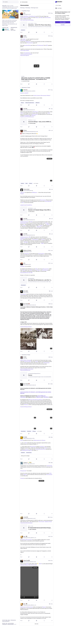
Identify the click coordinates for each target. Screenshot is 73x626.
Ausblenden (49, 158)
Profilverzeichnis (13, 620)
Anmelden (63, 24)
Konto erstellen (63, 22)
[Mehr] (52, 32)
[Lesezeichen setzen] (44, 32)
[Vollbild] (37, 597)
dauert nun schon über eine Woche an (35, 399)
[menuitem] (29, 582)
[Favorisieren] (36, 32)
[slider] (29, 595)
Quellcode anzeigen (10, 624)
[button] (29, 582)
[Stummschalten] (24, 597)
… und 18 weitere (35, 183)
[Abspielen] (22, 597)
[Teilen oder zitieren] (28, 32)
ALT (51, 180)
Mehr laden (36, 623)
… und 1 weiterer (39, 431)
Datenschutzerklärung (5, 621)
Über (6, 620)
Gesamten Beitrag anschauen (25, 326)
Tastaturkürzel (4, 624)
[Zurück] (20, 2)
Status (9, 620)
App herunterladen (11, 623)
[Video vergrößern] (35, 597)
